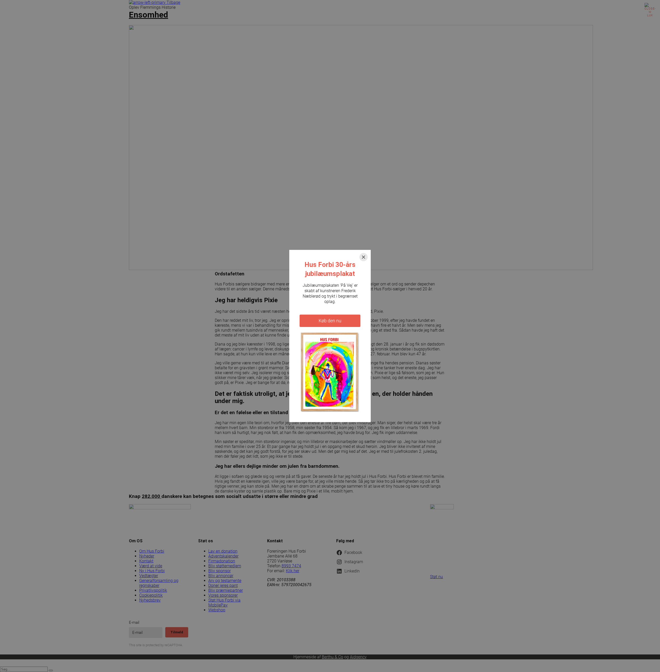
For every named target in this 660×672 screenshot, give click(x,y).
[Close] (363, 257)
